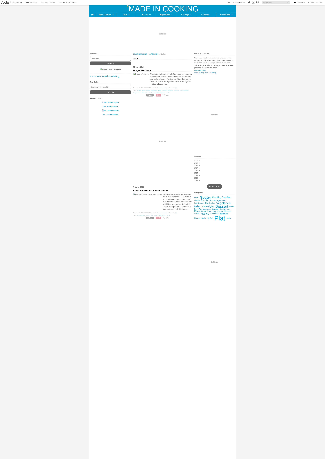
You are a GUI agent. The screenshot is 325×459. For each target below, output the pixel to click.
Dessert (221, 206)
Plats (125, 15)
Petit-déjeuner (199, 203)
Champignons (225, 209)
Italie (197, 206)
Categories (153, 54)
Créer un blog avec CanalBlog (205, 73)
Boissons (205, 15)
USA (196, 197)
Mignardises (165, 15)
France (205, 213)
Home (92, 14)
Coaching (211, 211)
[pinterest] (257, 2)
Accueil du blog (200, 70)
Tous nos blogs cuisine (236, 2)
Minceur (227, 211)
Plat (219, 218)
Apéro (210, 218)
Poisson (220, 211)
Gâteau (215, 209)
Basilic (228, 218)
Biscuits (197, 200)
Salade (196, 213)
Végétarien (223, 203)
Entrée (204, 200)
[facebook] (249, 2)
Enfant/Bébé (225, 15)
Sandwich (214, 214)
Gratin (231, 206)
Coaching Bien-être (221, 197)
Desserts (145, 15)
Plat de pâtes (210, 203)
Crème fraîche (200, 218)
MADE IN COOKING (140, 54)
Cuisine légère (207, 206)
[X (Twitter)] (253, 2)
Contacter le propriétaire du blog (104, 76)
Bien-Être (198, 209)
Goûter (205, 197)
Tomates (224, 214)
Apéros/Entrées (105, 15)
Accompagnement (218, 200)
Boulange (185, 15)
